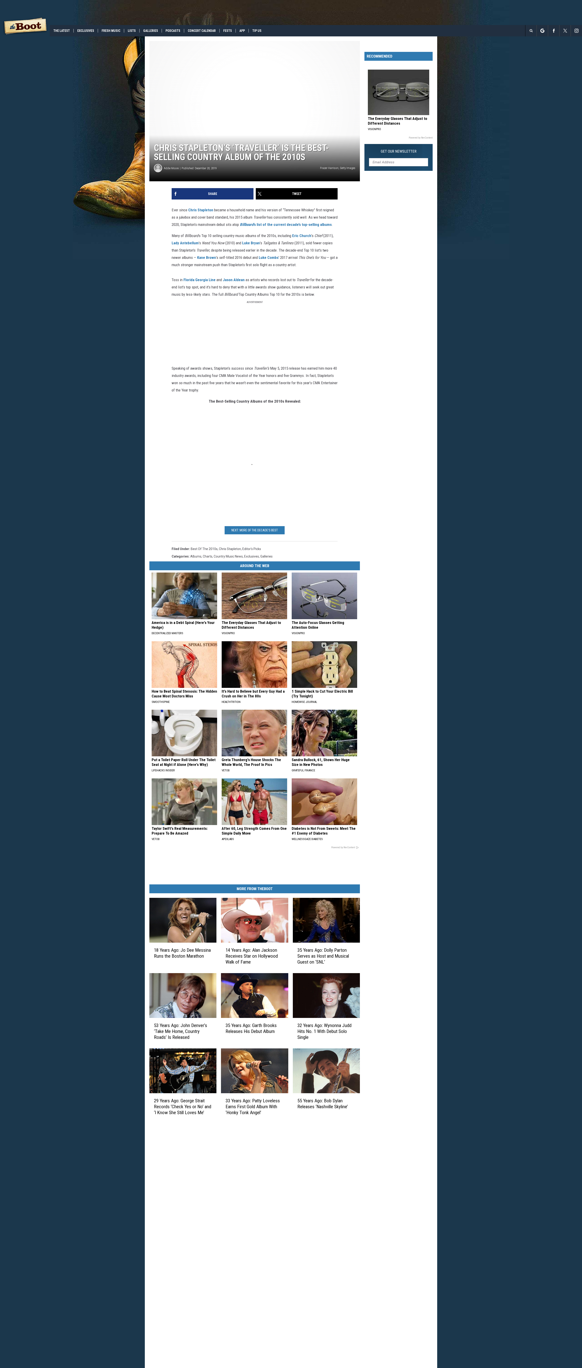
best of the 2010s (204, 549)
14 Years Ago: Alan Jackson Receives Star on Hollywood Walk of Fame (252, 956)
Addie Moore (171, 168)
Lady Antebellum (185, 243)
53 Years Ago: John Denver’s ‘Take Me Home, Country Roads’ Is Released (180, 1031)
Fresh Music (111, 31)
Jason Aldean (234, 280)
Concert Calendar (202, 31)
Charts (207, 556)
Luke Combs (268, 257)
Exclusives (85, 31)
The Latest (61, 31)
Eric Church (301, 235)
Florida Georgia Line (199, 280)
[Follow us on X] (565, 30)
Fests (227, 31)
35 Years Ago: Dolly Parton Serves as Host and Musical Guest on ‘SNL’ (323, 956)
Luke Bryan (251, 243)
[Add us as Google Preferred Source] (542, 30)
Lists (132, 31)
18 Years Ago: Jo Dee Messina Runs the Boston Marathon (182, 953)
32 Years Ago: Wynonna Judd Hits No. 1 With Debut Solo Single (324, 1031)
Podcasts (173, 31)
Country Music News (228, 556)
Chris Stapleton (200, 210)
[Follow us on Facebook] (553, 30)
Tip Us (256, 31)
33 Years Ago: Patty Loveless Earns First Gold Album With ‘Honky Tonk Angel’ (253, 1106)
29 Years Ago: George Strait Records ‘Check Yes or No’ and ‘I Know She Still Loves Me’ (182, 1106)
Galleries (150, 31)
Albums (195, 556)
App (242, 31)
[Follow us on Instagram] (576, 30)
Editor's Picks (251, 549)
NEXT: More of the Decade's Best (254, 530)
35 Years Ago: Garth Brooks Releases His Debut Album (251, 1028)
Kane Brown (206, 257)
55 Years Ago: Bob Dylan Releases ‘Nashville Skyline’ (322, 1103)
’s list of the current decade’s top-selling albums (286, 224)
